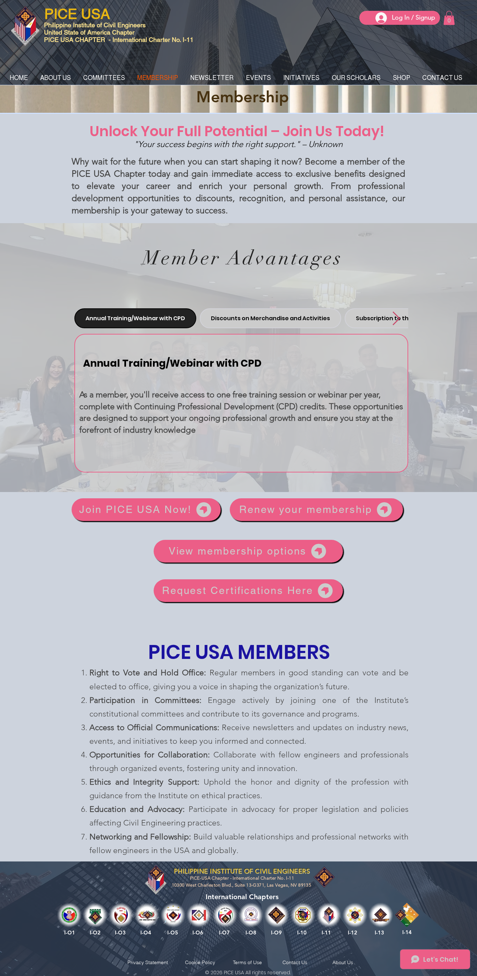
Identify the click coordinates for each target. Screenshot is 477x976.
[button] (449, 18)
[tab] (135, 318)
